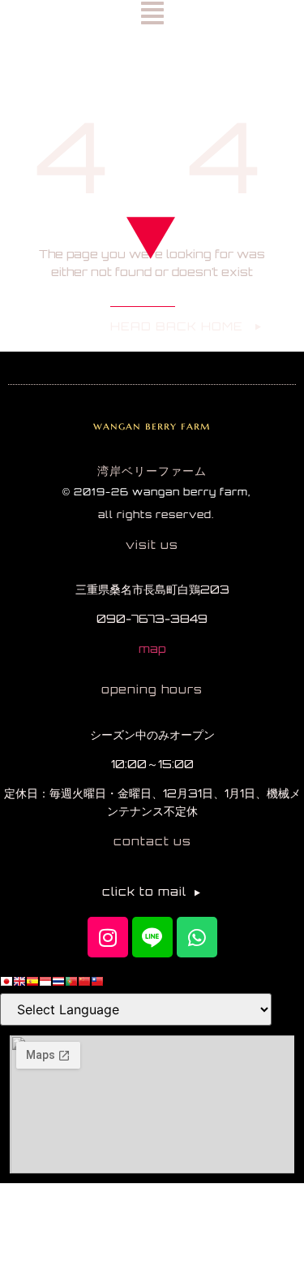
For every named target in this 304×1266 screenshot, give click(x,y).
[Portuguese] (71, 983)
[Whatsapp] (197, 937)
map (152, 648)
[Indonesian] (45, 983)
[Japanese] (6, 983)
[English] (19, 983)
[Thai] (58, 983)
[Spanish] (32, 983)
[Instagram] (108, 937)
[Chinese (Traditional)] (97, 983)
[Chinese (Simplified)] (84, 983)
